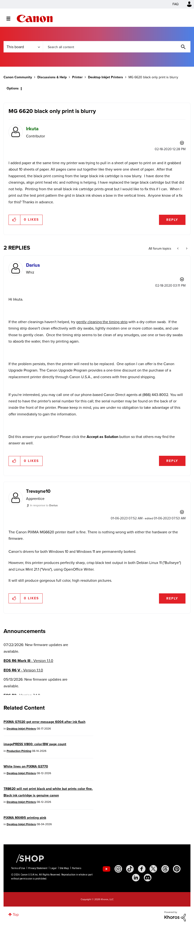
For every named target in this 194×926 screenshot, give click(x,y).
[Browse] (11, 18)
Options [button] (13, 88)
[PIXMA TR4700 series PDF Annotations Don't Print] (186, 248)
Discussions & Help (52, 77)
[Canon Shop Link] (27, 858)
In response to (44, 505)
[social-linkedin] (136, 877)
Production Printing (19, 751)
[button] (14, 219)
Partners (76, 868)
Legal (53, 868)
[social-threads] (165, 869)
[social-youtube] (106, 869)
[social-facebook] (142, 869)
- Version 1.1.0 (28, 660)
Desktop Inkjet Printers (105, 77)
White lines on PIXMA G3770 (26, 766)
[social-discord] (147, 877)
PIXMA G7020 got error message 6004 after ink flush (44, 721)
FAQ (175, 4)
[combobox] (116, 46)
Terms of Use (18, 868)
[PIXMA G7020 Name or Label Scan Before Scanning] (178, 248)
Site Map (64, 868)
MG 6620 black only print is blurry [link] (153, 77)
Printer (77, 77)
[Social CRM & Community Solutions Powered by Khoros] (175, 916)
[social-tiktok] (130, 869)
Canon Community (35, 18)
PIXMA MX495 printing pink (25, 817)
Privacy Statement (37, 868)
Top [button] (16, 914)
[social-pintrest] (177, 869)
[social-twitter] (153, 869)
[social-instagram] (118, 869)
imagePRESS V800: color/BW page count (35, 744)
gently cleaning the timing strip (102, 322)
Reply (172, 219)
